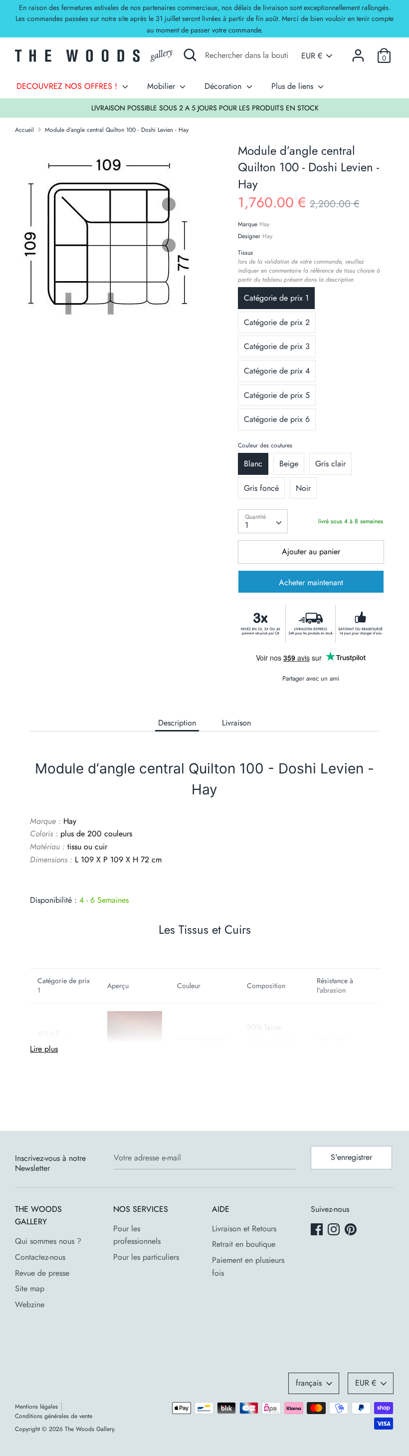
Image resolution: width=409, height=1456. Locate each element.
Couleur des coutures (265, 445)
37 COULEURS (202, 1040)
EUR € (311, 55)
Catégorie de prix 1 (276, 298)
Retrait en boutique (243, 1244)
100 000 (332, 1040)
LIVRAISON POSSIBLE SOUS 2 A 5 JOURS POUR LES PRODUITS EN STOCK (205, 108)
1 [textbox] (246, 525)
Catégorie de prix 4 (277, 370)
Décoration (224, 86)
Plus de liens (293, 86)
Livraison (236, 722)
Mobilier (162, 86)
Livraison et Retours (244, 1228)
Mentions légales (36, 1406)
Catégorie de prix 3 (277, 346)
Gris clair (330, 463)
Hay (264, 224)
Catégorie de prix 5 (277, 395)
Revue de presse (42, 1273)
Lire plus (44, 1049)
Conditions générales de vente (53, 1416)
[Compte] (358, 51)
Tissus (309, 266)
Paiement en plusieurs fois (248, 1266)
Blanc (253, 463)
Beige (288, 463)
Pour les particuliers (146, 1257)
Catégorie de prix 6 (277, 419)
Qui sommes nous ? (48, 1241)
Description (177, 722)
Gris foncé (261, 488)
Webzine (29, 1304)
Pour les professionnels (137, 1235)
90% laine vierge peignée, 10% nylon (273, 1040)
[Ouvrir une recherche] (190, 55)
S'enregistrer (351, 1157)
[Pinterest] (352, 1230)
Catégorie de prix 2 (277, 322)
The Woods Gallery (89, 1429)
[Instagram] (335, 1230)
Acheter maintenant (311, 582)
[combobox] (263, 521)
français (309, 1383)
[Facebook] (318, 1230)
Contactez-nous (40, 1257)
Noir (303, 488)
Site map (29, 1288)
